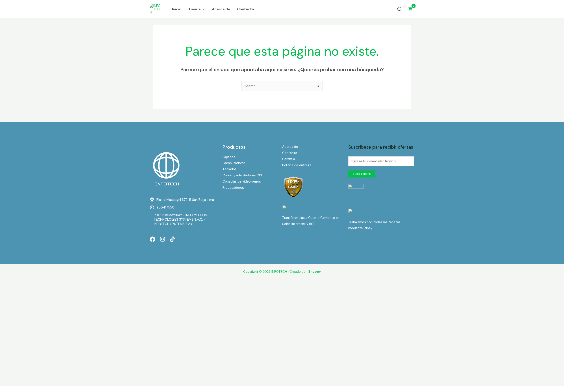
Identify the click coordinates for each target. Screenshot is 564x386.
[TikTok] (172, 239)
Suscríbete (362, 174)
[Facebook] (152, 239)
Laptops (229, 157)
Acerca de (290, 147)
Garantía (288, 159)
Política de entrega (296, 165)
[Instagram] (162, 239)
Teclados (230, 169)
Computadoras (234, 163)
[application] (202, 9)
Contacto (289, 153)
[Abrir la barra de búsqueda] (399, 9)
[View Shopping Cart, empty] (410, 9)
